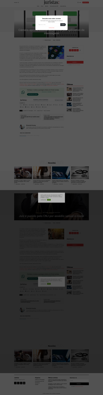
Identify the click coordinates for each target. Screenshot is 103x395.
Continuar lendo (51, 27)
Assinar (63, 24)
